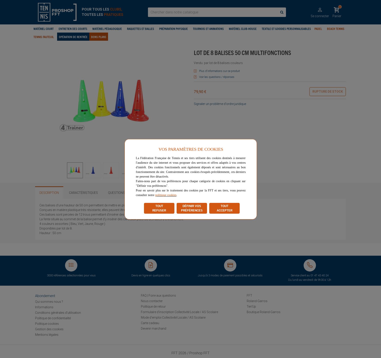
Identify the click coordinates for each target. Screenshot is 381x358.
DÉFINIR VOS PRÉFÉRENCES (192, 208)
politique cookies (165, 195)
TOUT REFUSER (159, 208)
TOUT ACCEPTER (224, 208)
